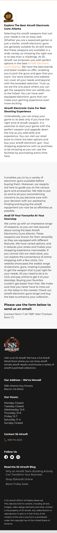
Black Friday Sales (17, 484)
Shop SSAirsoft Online (19, 479)
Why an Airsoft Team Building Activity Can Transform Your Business (29, 473)
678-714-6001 (15, 440)
